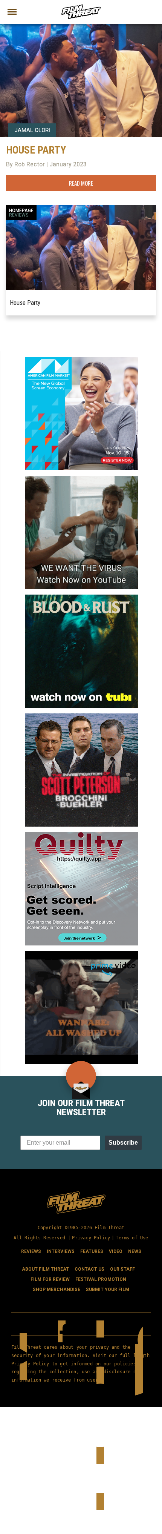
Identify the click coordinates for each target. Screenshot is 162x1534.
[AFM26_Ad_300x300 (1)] (81, 359)
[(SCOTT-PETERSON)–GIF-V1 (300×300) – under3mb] (81, 716)
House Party (25, 302)
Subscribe (123, 1142)
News (134, 1251)
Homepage (21, 210)
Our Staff (122, 1269)
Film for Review (50, 1279)
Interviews (61, 1251)
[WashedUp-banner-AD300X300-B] (81, 954)
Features (91, 1251)
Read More (81, 183)
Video (115, 1251)
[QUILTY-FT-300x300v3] (81, 835)
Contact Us (89, 1269)
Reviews (19, 215)
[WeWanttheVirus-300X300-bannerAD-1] (81, 478)
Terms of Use (132, 1237)
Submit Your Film (107, 1289)
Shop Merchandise (56, 1289)
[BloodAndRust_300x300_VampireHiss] (81, 597)
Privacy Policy (91, 1237)
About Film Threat (45, 1269)
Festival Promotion (100, 1279)
